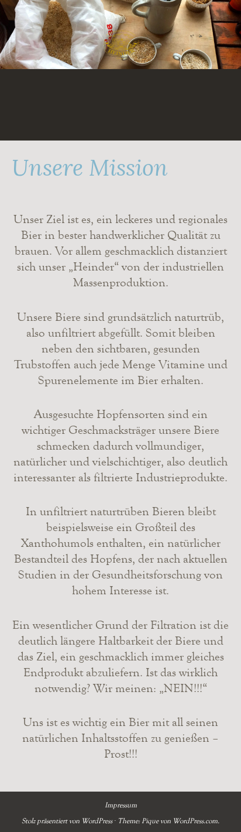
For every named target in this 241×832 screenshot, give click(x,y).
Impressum (121, 805)
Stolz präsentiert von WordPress (67, 821)
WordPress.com (195, 821)
